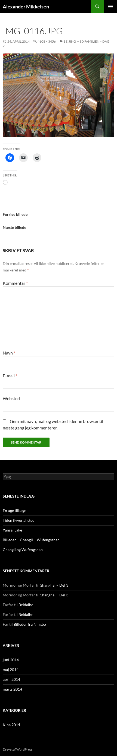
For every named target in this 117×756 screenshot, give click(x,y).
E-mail (10, 375)
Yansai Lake (12, 530)
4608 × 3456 (47, 41)
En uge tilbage (14, 510)
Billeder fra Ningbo (30, 624)
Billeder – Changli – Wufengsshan (31, 539)
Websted (11, 398)
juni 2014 (11, 659)
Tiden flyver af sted (19, 520)
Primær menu (110, 6)
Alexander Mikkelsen (26, 7)
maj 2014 (11, 669)
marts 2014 (12, 689)
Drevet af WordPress (17, 749)
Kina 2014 (11, 724)
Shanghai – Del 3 (54, 585)
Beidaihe (26, 604)
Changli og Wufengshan (23, 549)
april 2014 (11, 679)
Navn (9, 352)
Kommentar (15, 283)
